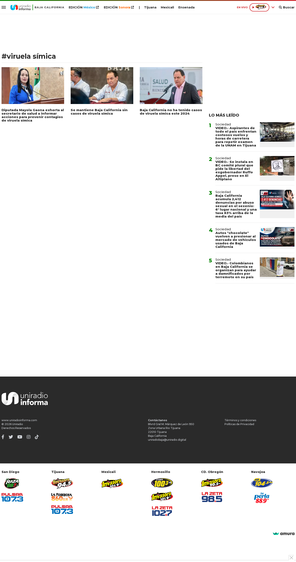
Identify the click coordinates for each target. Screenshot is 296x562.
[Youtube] (19, 437)
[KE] (262, 482)
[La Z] (162, 511)
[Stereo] (162, 482)
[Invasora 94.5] (62, 483)
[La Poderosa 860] (62, 497)
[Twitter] (11, 437)
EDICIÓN (82, 7)
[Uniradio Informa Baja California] (37, 7)
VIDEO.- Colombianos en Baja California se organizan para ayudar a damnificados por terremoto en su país (235, 270)
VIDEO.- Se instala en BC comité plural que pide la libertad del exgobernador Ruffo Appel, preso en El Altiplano (234, 170)
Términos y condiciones (240, 420)
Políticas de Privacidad (239, 424)
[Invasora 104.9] (112, 483)
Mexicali (167, 7)
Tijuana (150, 7)
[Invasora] (12, 483)
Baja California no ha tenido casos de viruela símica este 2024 (171, 111)
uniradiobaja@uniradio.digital (167, 439)
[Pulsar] (12, 497)
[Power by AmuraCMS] (283, 534)
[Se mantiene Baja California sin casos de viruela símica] (102, 85)
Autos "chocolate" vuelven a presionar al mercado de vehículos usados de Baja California (235, 240)
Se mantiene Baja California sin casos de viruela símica (99, 111)
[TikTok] (37, 437)
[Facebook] (3, 437)
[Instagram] (29, 437)
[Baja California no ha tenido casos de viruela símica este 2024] (171, 85)
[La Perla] (262, 498)
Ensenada (186, 7)
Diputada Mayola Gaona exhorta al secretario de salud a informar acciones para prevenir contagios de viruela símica (33, 115)
